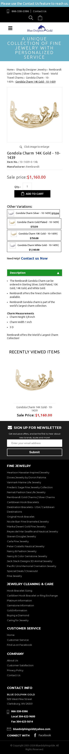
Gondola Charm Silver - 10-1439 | (37, 213)
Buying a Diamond (18, 615)
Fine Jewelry (14, 575)
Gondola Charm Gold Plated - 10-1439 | (38, 224)
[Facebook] (42, 736)
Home (11, 634)
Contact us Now (34, 258)
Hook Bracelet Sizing (19, 590)
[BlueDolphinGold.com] (40, 31)
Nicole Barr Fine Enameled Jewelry (28, 521)
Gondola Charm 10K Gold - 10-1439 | (38, 235)
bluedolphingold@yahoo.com (31, 729)
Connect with (18, 735)
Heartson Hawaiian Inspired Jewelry (28, 472)
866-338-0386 (20, 11)
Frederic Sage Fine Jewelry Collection (30, 487)
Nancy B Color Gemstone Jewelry (27, 556)
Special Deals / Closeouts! (22, 571)
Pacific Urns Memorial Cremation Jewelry (31, 566)
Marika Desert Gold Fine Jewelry (26, 526)
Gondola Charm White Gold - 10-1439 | (38, 247)
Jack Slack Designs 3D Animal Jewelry (29, 561)
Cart (41, 17)
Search (31, 17)
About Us (12, 660)
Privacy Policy (15, 670)
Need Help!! (13, 258)
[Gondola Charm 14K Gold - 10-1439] (34, 138)
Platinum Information (19, 600)
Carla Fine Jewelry (18, 541)
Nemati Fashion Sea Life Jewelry (26, 492)
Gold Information (17, 610)
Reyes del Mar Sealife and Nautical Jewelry (32, 531)
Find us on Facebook (19, 644)
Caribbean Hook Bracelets (23, 502)
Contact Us (39, 11)
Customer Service (18, 639)
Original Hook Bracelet (20, 516)
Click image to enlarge (36, 146)
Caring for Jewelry (18, 620)
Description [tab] (18, 272)
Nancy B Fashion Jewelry (21, 551)
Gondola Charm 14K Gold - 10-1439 (34, 409)
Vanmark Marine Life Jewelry (24, 482)
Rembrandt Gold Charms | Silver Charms (31, 497)
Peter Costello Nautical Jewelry (25, 546)
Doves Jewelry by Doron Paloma (26, 477)
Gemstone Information (20, 605)
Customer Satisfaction (20, 665)
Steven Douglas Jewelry (21, 536)
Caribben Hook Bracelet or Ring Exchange (32, 595)
